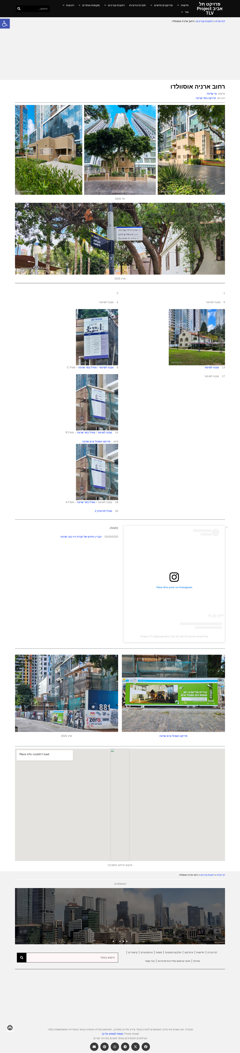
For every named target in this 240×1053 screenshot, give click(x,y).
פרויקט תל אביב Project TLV (210, 8)
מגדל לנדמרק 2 (103, 510)
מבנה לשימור (211, 367)
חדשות (185, 5)
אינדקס (188, 952)
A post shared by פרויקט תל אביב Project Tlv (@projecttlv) (174, 636)
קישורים (133, 952)
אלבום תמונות (173, 952)
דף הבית (220, 21)
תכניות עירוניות (137, 5)
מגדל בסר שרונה (87, 367)
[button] (5, 23)
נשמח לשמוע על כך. (112, 1033)
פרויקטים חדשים (163, 5)
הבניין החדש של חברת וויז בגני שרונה (81, 536)
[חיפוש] (19, 8)
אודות (196, 960)
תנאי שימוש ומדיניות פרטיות (174, 960)
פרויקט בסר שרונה (206, 98)
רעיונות (70, 5)
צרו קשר (150, 960)
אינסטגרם (147, 952)
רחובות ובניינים (116, 5)
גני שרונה (212, 93)
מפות (159, 952)
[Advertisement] (120, 51)
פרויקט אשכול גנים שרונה (96, 441)
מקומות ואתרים (91, 5)
